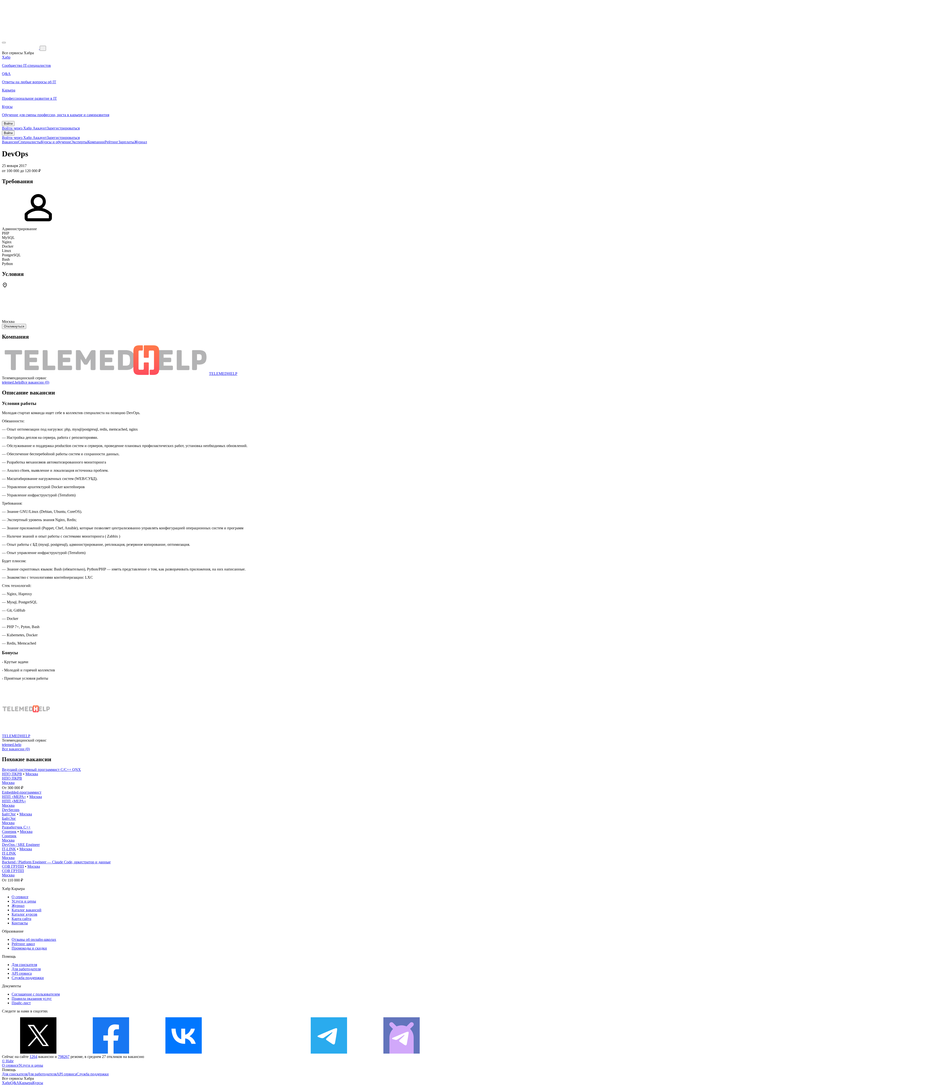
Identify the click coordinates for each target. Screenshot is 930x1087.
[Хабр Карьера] (21, 48)
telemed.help (11, 382)
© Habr (8, 1061)
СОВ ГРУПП (13, 866)
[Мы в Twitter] (38, 1052)
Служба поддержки (28, 978)
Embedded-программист (21, 792)
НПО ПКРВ (12, 774)
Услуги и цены (24, 901)
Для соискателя (24, 965)
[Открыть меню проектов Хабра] (4, 42)
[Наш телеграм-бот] (401, 1052)
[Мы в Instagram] (256, 1052)
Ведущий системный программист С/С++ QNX (41, 770)
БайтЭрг (9, 814)
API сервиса (22, 973)
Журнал (140, 142)
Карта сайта (21, 919)
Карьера (25, 1083)
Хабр (6, 1083)
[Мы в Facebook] (111, 1052)
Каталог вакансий (26, 910)
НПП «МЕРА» (14, 797)
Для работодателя (26, 969)
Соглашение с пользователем (36, 994)
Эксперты (79, 142)
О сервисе (20, 897)
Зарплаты (126, 142)
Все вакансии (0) (35, 382)
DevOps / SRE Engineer (21, 845)
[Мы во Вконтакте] (183, 1052)
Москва (31, 774)
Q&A (14, 1083)
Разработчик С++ (16, 827)
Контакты (20, 923)
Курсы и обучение (56, 142)
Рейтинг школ (23, 944)
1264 (33, 1057)
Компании (96, 142)
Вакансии (10, 142)
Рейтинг (111, 142)
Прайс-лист (21, 1003)
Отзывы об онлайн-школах (34, 939)
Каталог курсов (24, 914)
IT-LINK (9, 849)
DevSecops (10, 810)
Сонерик (9, 831)
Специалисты (29, 142)
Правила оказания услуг (32, 998)
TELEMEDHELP (223, 374)
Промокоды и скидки (29, 948)
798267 (64, 1057)
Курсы (37, 1083)
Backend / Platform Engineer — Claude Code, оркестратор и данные (56, 862)
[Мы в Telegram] (329, 1052)
